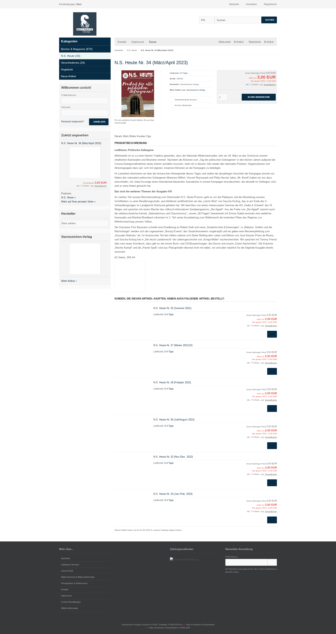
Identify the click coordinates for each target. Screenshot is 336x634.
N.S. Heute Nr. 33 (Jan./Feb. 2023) (172, 493)
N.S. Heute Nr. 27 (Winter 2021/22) (172, 345)
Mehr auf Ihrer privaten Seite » (78, 201)
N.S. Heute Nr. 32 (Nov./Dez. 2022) (173, 456)
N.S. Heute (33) (70, 55)
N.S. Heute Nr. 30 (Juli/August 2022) (173, 419)
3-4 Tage (184, 73)
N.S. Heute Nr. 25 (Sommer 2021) (172, 308)
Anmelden (98, 121)
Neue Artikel (68, 76)
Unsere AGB (67, 571)
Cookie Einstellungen (71, 602)
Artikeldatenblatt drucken (186, 100)
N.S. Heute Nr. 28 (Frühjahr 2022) (172, 382)
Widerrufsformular (69, 608)
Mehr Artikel (68, 280)
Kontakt (122, 41)
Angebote (67, 69)
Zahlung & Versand (70, 564)
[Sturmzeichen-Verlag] (263, 61)
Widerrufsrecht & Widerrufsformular (77, 577)
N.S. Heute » (68, 197)
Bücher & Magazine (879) (77, 49)
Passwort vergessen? (72, 121)
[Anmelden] (272, 562)
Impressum (137, 41)
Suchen (269, 19)
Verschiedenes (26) (73, 62)
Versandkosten (270, 85)
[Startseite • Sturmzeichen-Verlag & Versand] (84, 24)
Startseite (65, 558)
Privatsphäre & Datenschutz (74, 583)
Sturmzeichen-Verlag (195, 90)
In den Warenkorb (259, 97)
